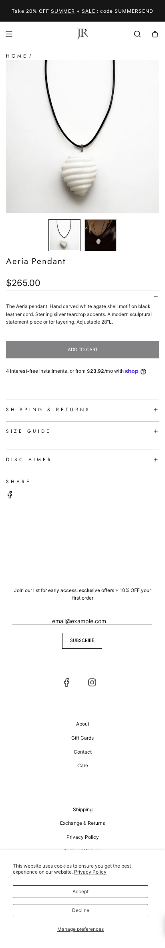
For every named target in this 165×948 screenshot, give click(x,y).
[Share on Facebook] (10, 496)
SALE (88, 11)
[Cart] (155, 34)
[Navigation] (9, 34)
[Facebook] (66, 682)
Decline (80, 910)
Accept (80, 891)
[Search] (137, 34)
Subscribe (82, 640)
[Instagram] (92, 682)
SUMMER (63, 11)
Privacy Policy (90, 872)
